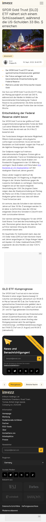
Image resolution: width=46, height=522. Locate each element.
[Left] (4, 384)
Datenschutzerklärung (11, 365)
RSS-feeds (7, 426)
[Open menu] (42, 3)
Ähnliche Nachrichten (34, 385)
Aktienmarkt (8, 56)
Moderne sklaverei (10, 510)
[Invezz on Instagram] (31, 371)
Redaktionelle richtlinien (12, 420)
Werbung (6, 417)
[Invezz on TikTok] (37, 371)
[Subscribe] (39, 358)
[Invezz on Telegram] (14, 371)
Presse (5, 439)
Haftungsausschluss (30, 506)
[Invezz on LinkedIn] (25, 371)
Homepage (6, 413)
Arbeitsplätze (7, 436)
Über (4, 430)
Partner (5, 423)
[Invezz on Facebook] (20, 371)
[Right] (41, 384)
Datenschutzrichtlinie (11, 506)
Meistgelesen (15, 385)
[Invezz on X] (9, 371)
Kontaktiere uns (8, 433)
